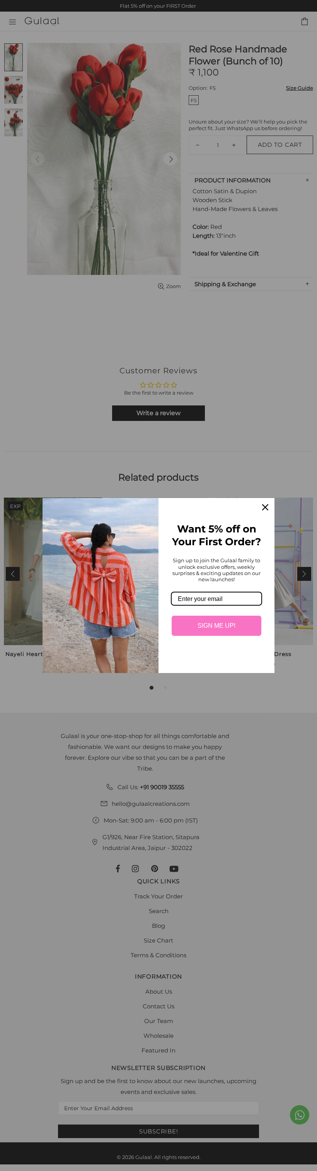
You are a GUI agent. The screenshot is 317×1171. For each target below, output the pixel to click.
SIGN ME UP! (216, 625)
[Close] (265, 507)
